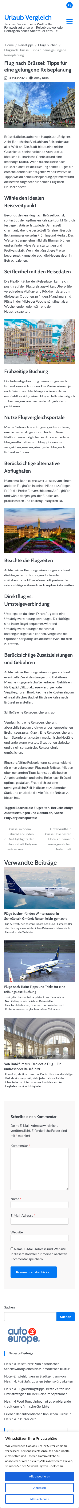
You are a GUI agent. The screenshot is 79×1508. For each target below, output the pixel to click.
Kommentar (20, 1145)
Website (17, 1232)
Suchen (9, 1307)
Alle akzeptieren (39, 1476)
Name (16, 1199)
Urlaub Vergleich (28, 17)
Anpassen (39, 1487)
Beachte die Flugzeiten (32, 808)
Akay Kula (41, 78)
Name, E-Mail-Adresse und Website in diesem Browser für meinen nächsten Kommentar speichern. (39, 1254)
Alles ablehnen (39, 1499)
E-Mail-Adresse (23, 1215)
